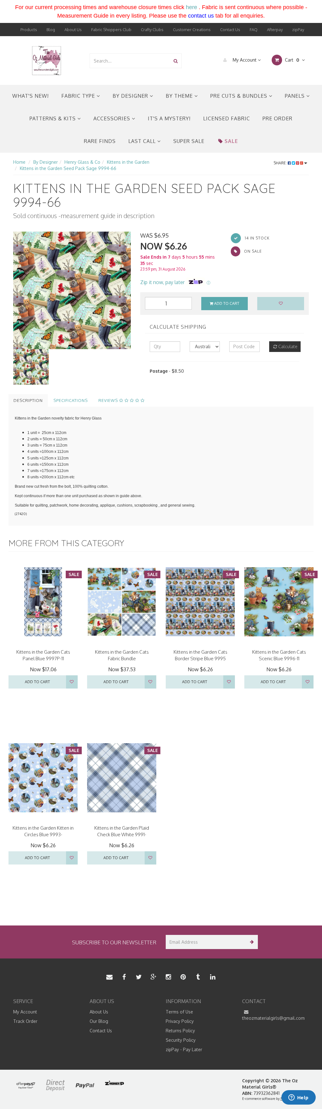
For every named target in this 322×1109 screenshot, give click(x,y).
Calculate (287, 346)
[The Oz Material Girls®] (46, 60)
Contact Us (230, 29)
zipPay (298, 29)
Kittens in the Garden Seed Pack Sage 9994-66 (68, 168)
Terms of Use (179, 1011)
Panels (295, 96)
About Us (73, 29)
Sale (231, 141)
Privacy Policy (180, 1021)
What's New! (30, 96)
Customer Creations (192, 29)
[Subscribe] (251, 942)
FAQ (254, 29)
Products (28, 29)
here (191, 7)
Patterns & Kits (53, 118)
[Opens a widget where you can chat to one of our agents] (298, 1098)
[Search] (175, 61)
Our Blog (99, 1021)
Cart (291, 60)
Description (28, 400)
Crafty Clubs (152, 29)
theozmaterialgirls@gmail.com (273, 1018)
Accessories (112, 118)
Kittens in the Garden (128, 162)
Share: (281, 163)
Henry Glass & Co (82, 162)
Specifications (70, 400)
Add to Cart (226, 303)
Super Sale (188, 141)
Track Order (25, 1021)
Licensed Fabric (226, 118)
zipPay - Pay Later (184, 1049)
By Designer (131, 96)
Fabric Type (79, 96)
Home (19, 162)
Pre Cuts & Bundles (239, 96)
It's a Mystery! (169, 118)
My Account (244, 60)
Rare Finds (100, 141)
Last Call (142, 141)
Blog (51, 29)
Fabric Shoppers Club (111, 29)
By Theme (180, 96)
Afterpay (275, 29)
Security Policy (181, 1040)
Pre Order (277, 118)
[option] (72, 290)
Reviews (108, 400)
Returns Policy (180, 1030)
